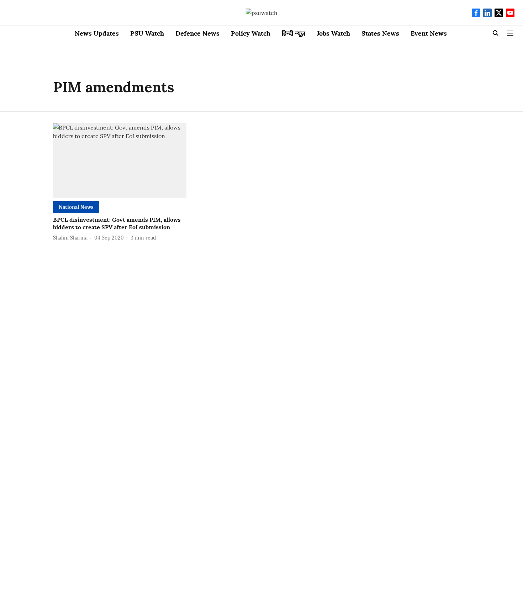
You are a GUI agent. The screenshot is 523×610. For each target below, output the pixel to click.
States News (380, 33)
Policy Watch (250, 33)
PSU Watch (147, 33)
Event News (429, 33)
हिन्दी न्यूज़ (293, 33)
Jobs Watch (333, 33)
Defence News (197, 33)
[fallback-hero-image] (119, 160)
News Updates (97, 33)
